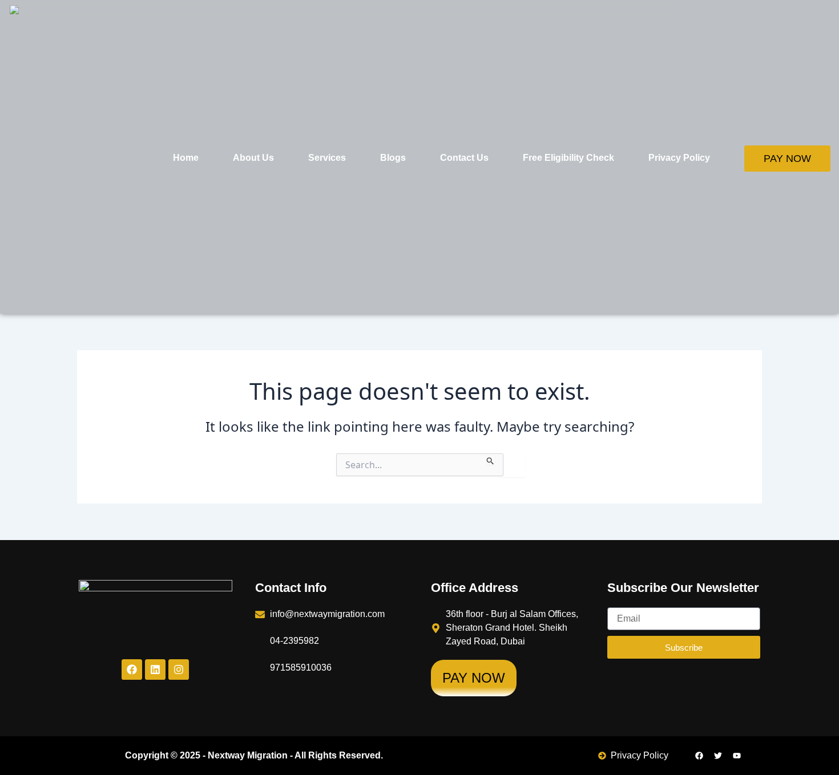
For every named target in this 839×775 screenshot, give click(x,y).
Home (186, 158)
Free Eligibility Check (568, 158)
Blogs (393, 158)
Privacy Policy (679, 158)
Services (327, 158)
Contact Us (464, 158)
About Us (253, 158)
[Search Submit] (490, 459)
